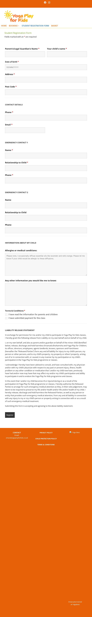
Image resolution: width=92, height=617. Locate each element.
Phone (9, 112)
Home (4, 25)
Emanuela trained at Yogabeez (75, 603)
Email (8, 124)
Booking (13, 25)
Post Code (11, 86)
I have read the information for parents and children (33, 314)
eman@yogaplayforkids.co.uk (17, 438)
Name (9, 150)
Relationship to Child (16, 162)
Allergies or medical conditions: (21, 250)
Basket (54, 25)
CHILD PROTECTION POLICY (46, 439)
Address (10, 74)
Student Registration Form (35, 25)
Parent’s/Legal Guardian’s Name (22, 48)
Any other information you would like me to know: (30, 280)
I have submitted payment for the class (26, 318)
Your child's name (57, 48)
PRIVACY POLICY (46, 433)
